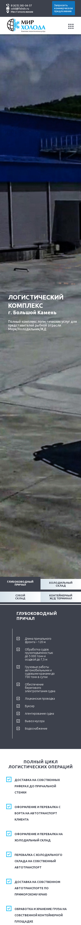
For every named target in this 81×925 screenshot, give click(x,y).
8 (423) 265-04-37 (21, 5)
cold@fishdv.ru (20, 8)
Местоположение (22, 11)
